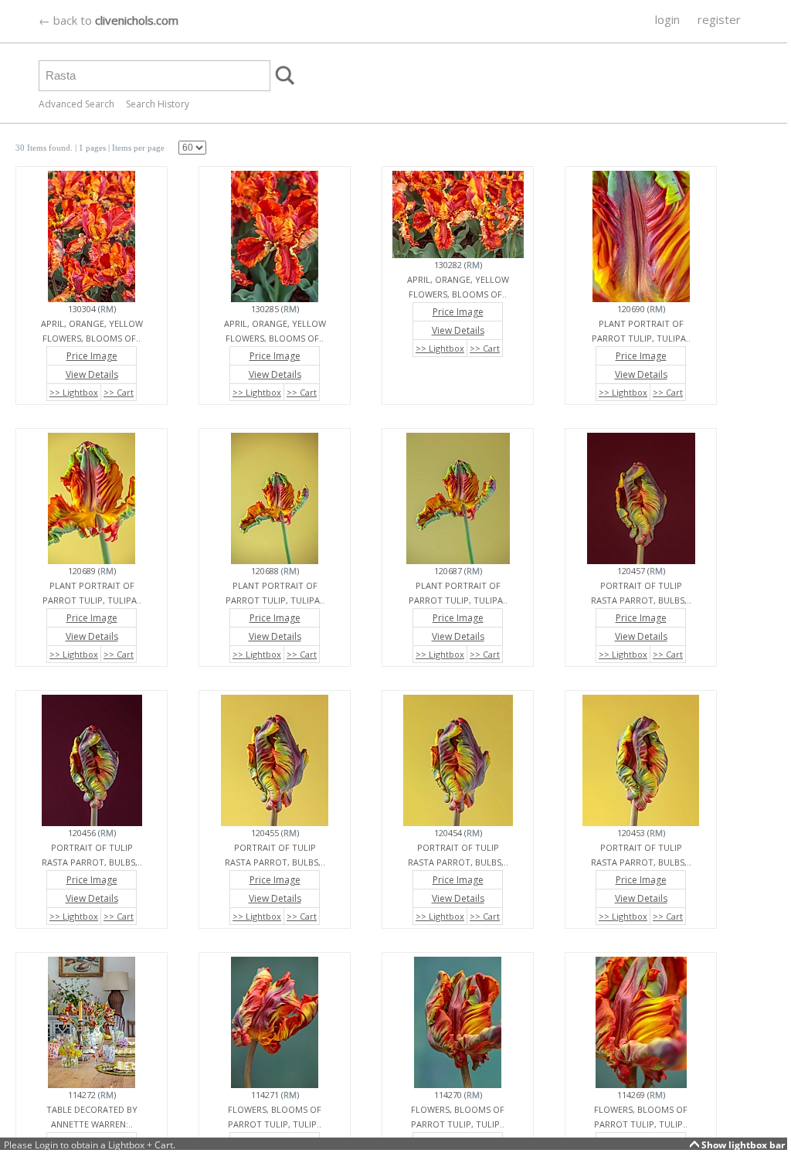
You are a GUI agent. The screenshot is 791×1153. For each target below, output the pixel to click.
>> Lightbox (73, 392)
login (667, 19)
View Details (92, 374)
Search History (157, 104)
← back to (108, 20)
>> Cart (119, 392)
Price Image (91, 355)
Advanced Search (76, 104)
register (719, 19)
